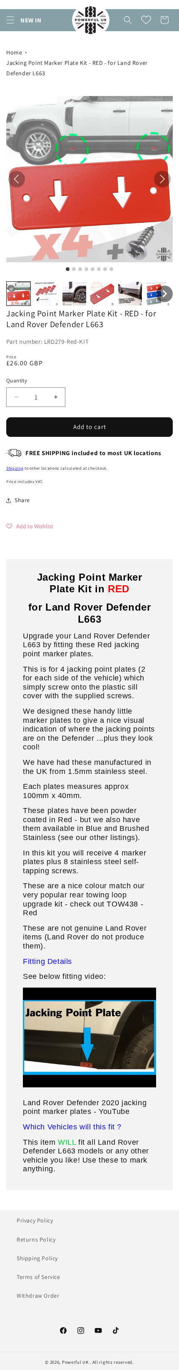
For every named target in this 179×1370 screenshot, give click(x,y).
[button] (10, 20)
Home (14, 52)
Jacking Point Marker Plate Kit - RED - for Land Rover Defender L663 (77, 68)
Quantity (16, 380)
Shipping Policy (37, 1258)
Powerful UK (76, 1362)
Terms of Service (38, 1277)
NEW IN (31, 20)
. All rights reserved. (112, 1362)
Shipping (15, 468)
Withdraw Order (38, 1295)
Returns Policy (36, 1239)
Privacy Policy (35, 1220)
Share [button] (22, 500)
